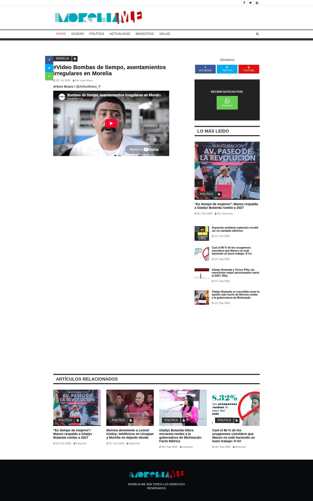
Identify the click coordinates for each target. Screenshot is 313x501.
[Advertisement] (121, 184)
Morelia (62, 58)
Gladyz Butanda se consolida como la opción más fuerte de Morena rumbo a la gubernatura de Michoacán (235, 294)
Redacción (227, 213)
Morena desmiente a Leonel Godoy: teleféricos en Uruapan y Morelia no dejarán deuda (130, 433)
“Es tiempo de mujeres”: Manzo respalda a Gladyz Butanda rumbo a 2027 (226, 206)
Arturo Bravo (86, 80)
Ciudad (77, 34)
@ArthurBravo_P (88, 86)
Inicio (61, 34)
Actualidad (120, 34)
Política (96, 34)
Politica (206, 194)
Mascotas (145, 34)
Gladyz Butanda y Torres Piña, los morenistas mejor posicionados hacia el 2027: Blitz (235, 272)
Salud (164, 34)
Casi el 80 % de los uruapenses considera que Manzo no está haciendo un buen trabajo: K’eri (232, 250)
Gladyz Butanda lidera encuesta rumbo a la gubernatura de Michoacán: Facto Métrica (180, 435)
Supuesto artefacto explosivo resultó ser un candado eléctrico (235, 229)
